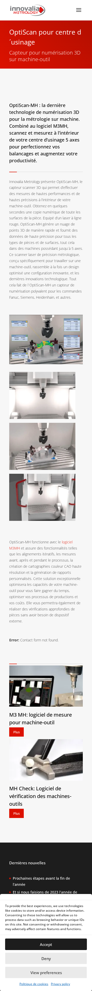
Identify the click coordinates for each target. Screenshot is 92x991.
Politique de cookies (33, 984)
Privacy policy (60, 984)
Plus (16, 732)
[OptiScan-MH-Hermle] (42, 417)
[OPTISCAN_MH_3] (42, 468)
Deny (46, 958)
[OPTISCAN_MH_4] (42, 519)
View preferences (46, 972)
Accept (46, 944)
